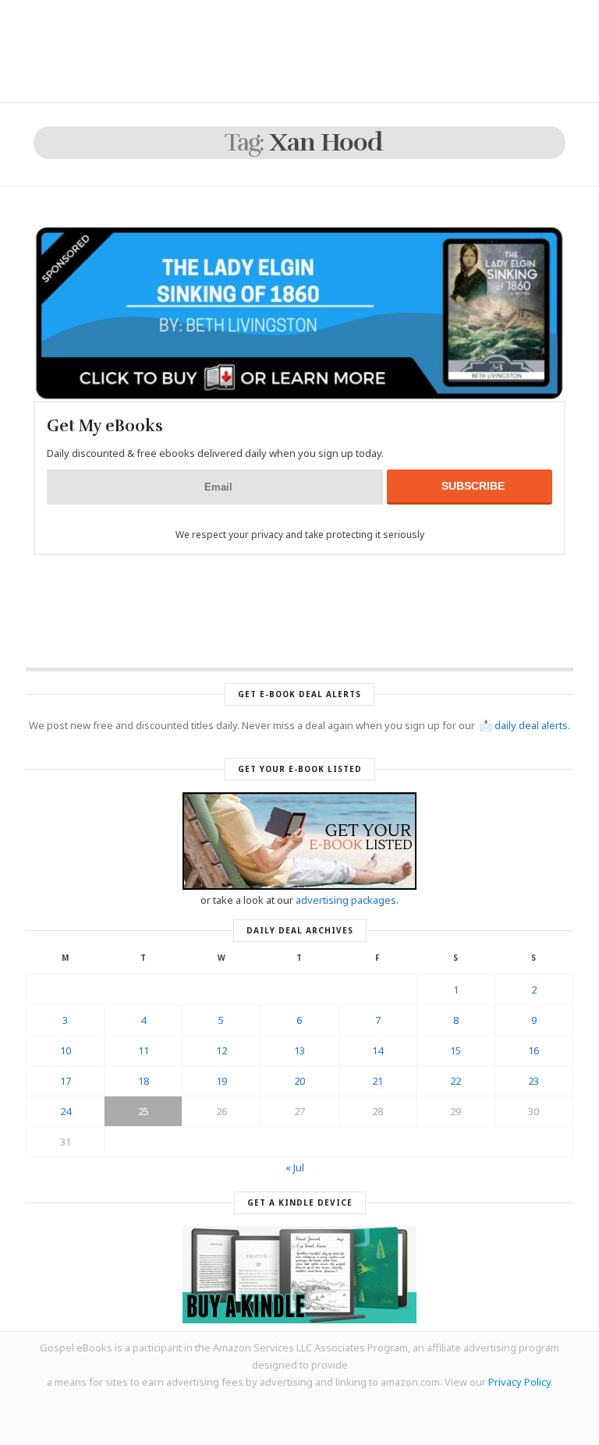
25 (143, 1111)
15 (455, 1050)
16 (533, 1050)
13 (299, 1050)
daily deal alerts (531, 725)
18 (143, 1081)
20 (299, 1081)
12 (221, 1050)
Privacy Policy (519, 1382)
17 (65, 1081)
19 (221, 1081)
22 (455, 1081)
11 (143, 1050)
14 (377, 1050)
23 (533, 1081)
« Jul (294, 1167)
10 (65, 1050)
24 (65, 1111)
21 (377, 1081)
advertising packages (346, 900)
